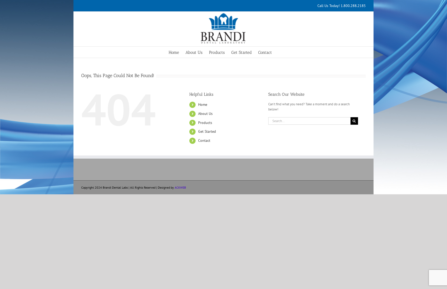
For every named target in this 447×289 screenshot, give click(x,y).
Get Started (207, 131)
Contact (204, 140)
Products (205, 122)
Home (202, 104)
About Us (205, 113)
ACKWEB (180, 187)
